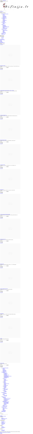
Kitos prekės (4, 15)
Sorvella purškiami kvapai (6, 399)
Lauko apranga (5, 375)
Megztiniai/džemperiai (6, 377)
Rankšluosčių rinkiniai (5, 30)
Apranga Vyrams (4, 16)
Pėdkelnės (5, 382)
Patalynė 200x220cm (6, 403)
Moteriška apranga (5, 18)
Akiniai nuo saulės (6, 385)
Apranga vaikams (3, 34)
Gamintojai (3, 422)
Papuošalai (4, 21)
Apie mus (3, 33)
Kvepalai (4, 394)
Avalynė (4, 378)
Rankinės (5, 384)
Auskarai (5, 390)
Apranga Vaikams (4, 17)
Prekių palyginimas (2, 42)
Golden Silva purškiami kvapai (7, 398)
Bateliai (5, 379)
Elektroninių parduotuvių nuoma (3, 432)
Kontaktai (3, 424)
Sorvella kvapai (5, 400)
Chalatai (4, 27)
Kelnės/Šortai (5, 393)
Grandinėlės (5, 391)
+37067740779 (4, 0)
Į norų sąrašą (1, 68)
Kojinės (3, 23)
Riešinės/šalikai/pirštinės (6, 383)
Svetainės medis (3, 423)
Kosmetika (4, 388)
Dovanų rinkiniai (4, 29)
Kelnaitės (5, 386)
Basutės (5, 381)
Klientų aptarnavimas (2, 420)
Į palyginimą (1, 117)
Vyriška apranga (4, 22)
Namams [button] (2, 24)
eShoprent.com (8, 432)
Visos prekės (3, 421)
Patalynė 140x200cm (6, 402)
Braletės (5, 387)
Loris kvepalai (5, 395)
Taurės (3, 408)
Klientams (1, 425)
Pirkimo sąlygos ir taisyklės (4, 418)
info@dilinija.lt (3, 430)
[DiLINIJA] (15, 10)
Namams (2, 396)
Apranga (4, 14)
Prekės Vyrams (3, 392)
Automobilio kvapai (5, 28)
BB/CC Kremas (5, 389)
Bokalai (3, 31)
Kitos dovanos (4, 32)
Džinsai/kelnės (5, 374)
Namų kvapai (4, 25)
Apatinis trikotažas (5, 20)
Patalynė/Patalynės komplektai (6, 26)
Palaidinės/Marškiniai (6, 376)
